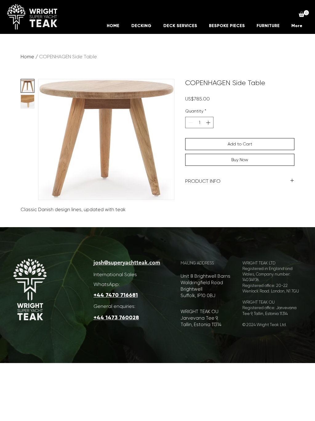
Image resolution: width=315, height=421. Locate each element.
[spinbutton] (199, 122)
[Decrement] (190, 122)
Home (27, 56)
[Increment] (209, 122)
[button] (304, 13)
